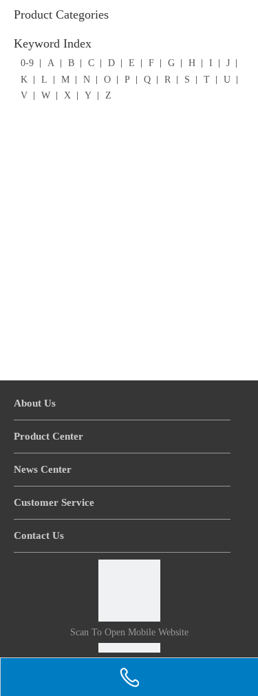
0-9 (27, 63)
